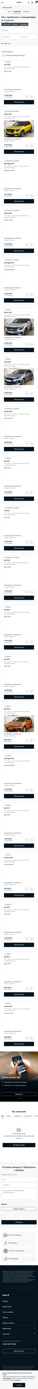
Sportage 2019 (9, 164)
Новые (8, 1116)
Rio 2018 (7, 709)
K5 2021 (7, 511)
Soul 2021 (7, 64)
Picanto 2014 (8, 858)
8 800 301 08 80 (9, 1344)
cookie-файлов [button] (7, 1378)
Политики (17, 1380)
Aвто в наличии (8, 1312)
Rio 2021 (7, 461)
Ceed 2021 (7, 362)
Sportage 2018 (9, 758)
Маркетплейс (7, 1307)
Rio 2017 (7, 808)
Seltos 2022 (8, 312)
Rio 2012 (7, 907)
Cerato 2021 (8, 411)
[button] (17, 1098)
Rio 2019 (7, 610)
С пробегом (17, 11)
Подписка (26, 11)
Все (9, 11)
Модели (5, 1301)
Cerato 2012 (8, 1006)
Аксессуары (27, 1116)
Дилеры (5, 1317)
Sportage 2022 (9, 263)
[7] (35, 3)
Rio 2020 (7, 560)
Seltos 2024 (8, 213)
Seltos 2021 (8, 114)
